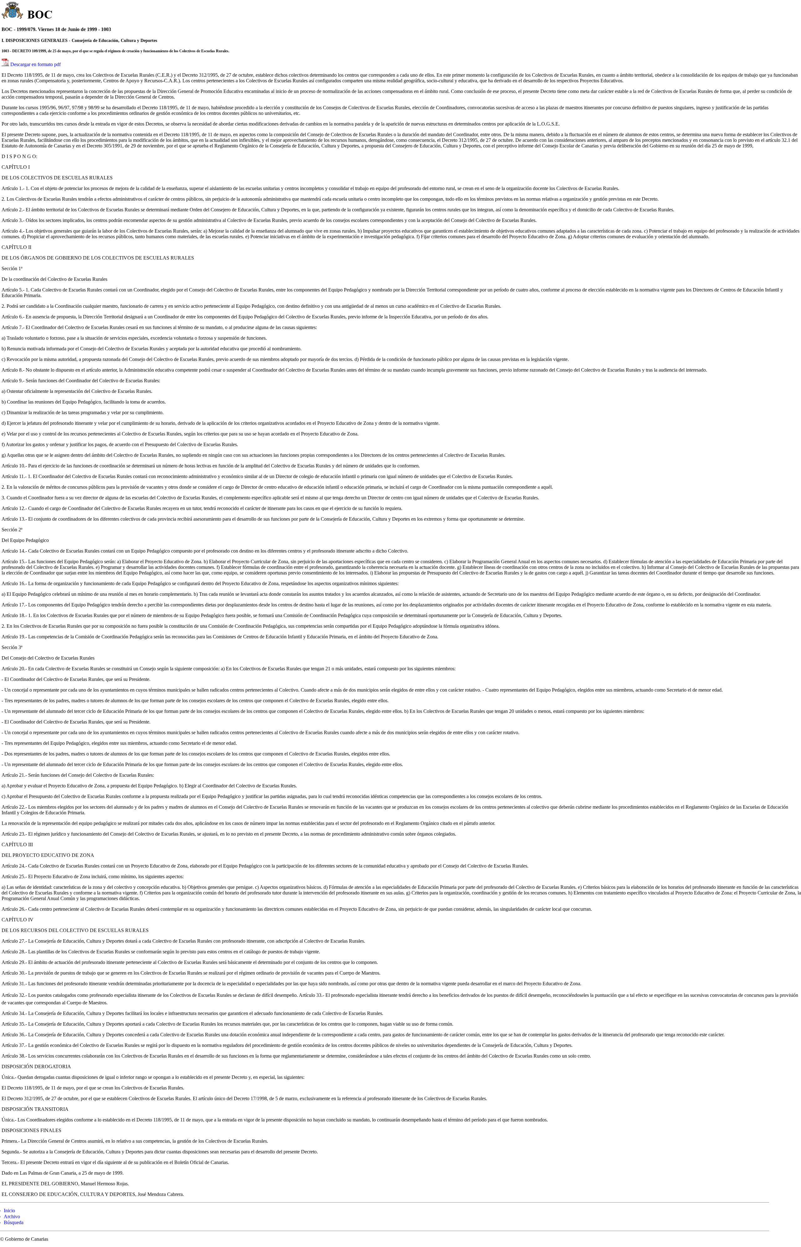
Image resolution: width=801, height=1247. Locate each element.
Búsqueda (13, 1222)
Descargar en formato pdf (35, 64)
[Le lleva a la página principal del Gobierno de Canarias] (12, 11)
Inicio (9, 1210)
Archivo (12, 1216)
